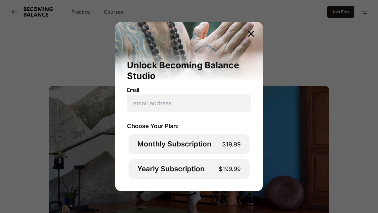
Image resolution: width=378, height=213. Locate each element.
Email (133, 90)
